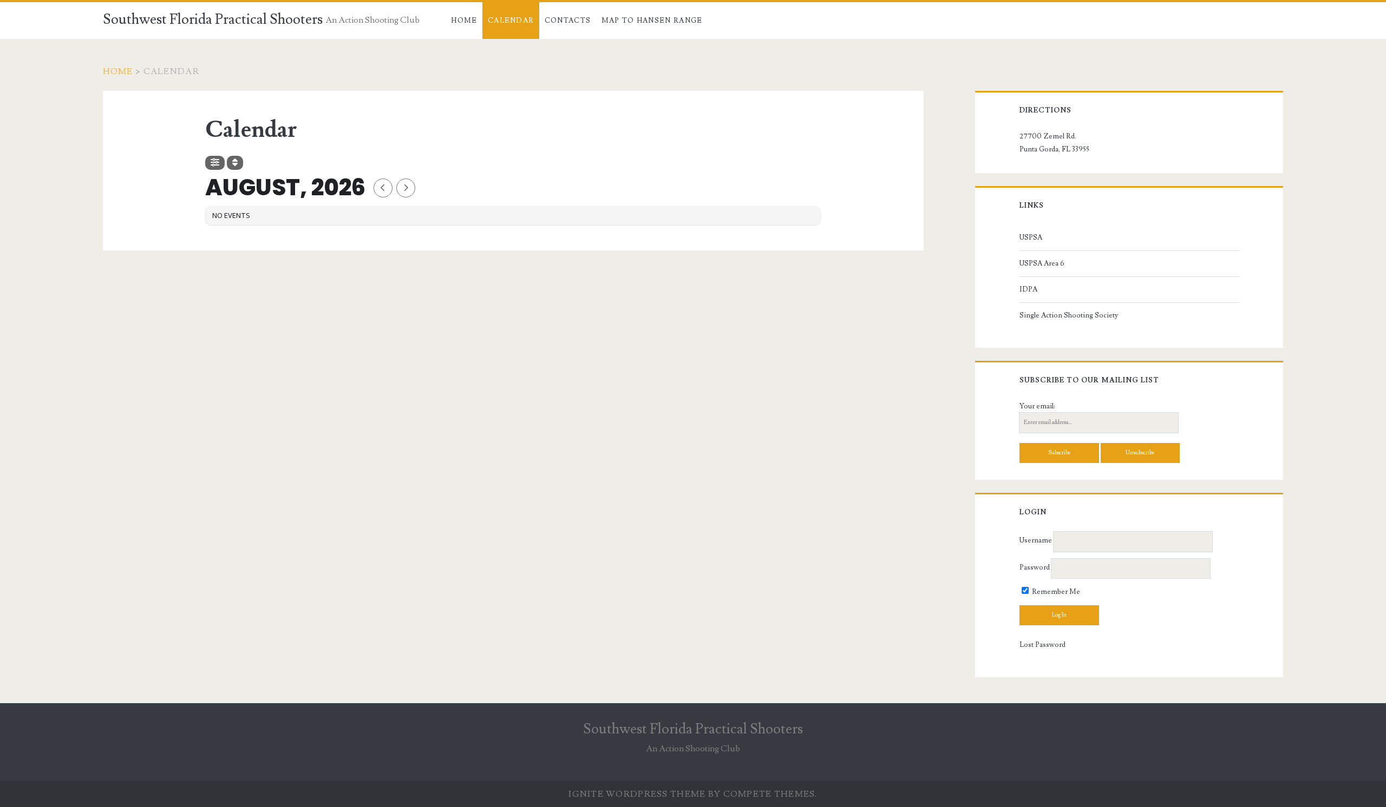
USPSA (1030, 237)
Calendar (511, 20)
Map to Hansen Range (652, 20)
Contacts (568, 20)
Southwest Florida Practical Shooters (213, 19)
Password (1034, 567)
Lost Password (1042, 644)
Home (464, 20)
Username (1035, 541)
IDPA (1028, 289)
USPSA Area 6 (1041, 263)
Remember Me (1055, 591)
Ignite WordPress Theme (636, 794)
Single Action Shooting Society (1068, 315)
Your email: (1037, 406)
